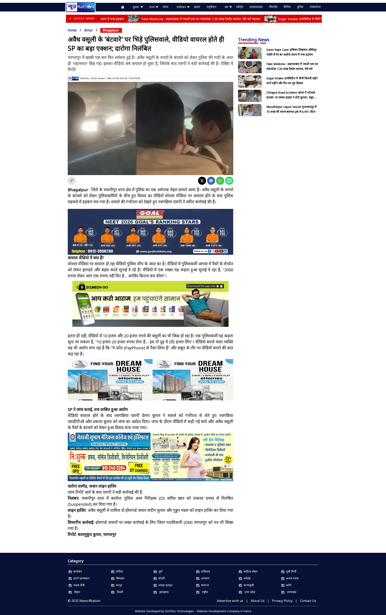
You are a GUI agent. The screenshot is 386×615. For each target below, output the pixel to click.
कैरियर (287, 7)
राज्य (152, 7)
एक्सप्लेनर (315, 7)
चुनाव (136, 7)
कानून (118, 585)
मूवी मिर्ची (290, 571)
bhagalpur (111, 30)
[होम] (80, 6)
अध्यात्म (204, 578)
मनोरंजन (182, 7)
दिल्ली (118, 592)
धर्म (227, 7)
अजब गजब (291, 578)
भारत (165, 7)
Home (72, 30)
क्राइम (197, 7)
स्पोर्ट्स (239, 7)
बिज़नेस (273, 7)
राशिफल (204, 571)
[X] (202, 181)
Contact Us (308, 600)
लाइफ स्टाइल (164, 585)
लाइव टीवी (78, 585)
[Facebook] (211, 181)
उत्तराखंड (290, 592)
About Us (258, 600)
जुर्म (159, 571)
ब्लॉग (288, 585)
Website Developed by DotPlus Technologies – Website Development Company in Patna (193, 611)
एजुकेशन (211, 7)
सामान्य (204, 585)
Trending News (253, 39)
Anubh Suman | (98, 78)
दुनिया (300, 7)
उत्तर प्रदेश (248, 592)
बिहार (76, 592)
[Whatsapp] (220, 181)
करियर (118, 571)
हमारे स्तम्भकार (80, 578)
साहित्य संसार (250, 571)
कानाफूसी (248, 585)
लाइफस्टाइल (256, 7)
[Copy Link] (72, 181)
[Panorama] (150, 383)
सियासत (119, 578)
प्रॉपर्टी (161, 578)
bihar (88, 30)
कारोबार (77, 571)
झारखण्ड (163, 592)
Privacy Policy (282, 600)
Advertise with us (230, 600)
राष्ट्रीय (203, 592)
